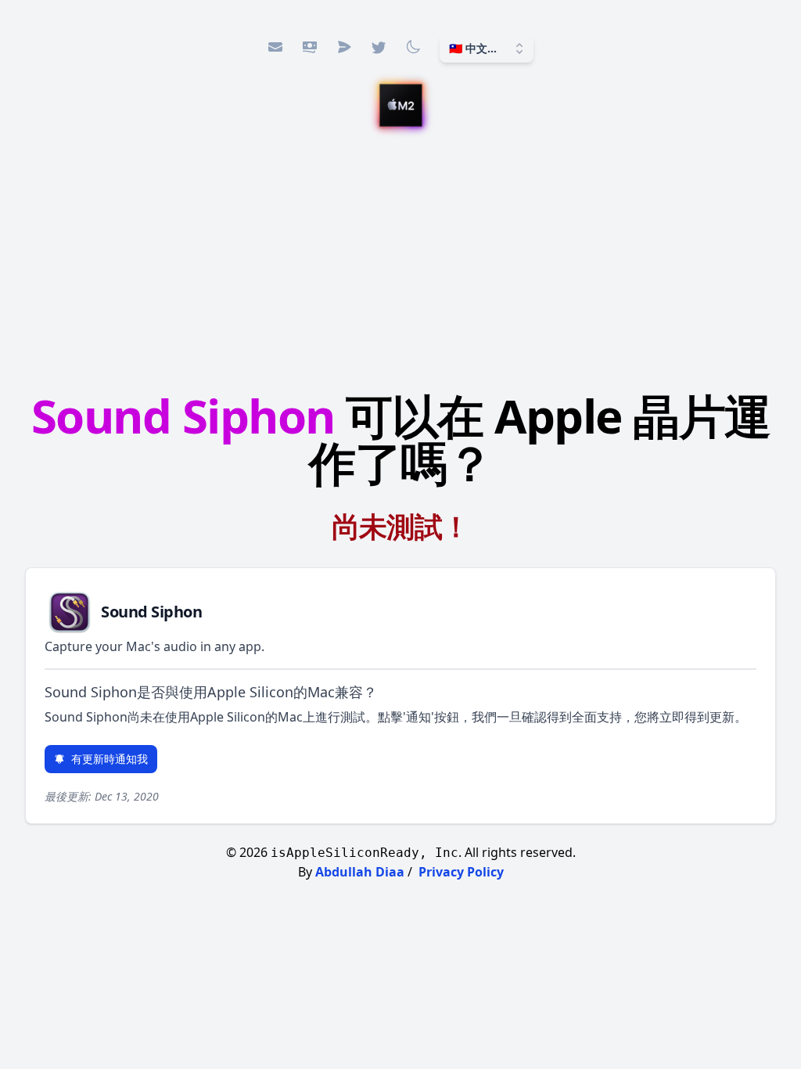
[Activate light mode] (413, 47)
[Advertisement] (400, 262)
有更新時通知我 (109, 758)
